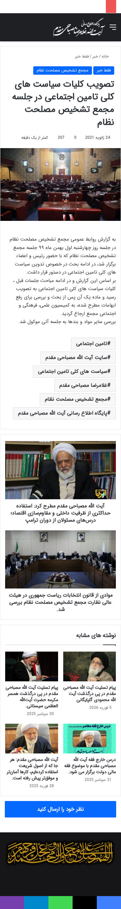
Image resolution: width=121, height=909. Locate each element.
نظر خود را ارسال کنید (60, 809)
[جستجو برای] (8, 30)
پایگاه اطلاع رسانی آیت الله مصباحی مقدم (62, 413)
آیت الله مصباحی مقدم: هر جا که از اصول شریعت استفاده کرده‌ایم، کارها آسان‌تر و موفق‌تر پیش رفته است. (32, 769)
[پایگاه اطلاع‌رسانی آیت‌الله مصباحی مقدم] (79, 27)
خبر (95, 56)
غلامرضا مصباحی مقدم (83, 385)
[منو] (113, 30)
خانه (106, 56)
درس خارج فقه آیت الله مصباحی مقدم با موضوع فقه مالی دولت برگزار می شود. (90, 765)
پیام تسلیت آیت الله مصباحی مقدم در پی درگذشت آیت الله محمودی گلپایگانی (89, 693)
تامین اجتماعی (91, 344)
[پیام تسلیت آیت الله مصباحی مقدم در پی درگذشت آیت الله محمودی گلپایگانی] (89, 666)
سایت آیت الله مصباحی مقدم (76, 357)
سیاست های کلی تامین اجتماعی (72, 371)
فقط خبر (82, 56)
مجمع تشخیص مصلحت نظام (62, 70)
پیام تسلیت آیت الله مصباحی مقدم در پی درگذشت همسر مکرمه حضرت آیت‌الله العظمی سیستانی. (31, 696)
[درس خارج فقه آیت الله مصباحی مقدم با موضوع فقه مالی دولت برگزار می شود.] (89, 738)
